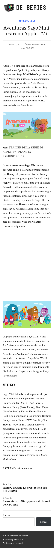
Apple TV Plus (27, 20)
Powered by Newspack (13, 539)
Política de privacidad (13, 543)
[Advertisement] (27, 260)
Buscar (6, 515)
